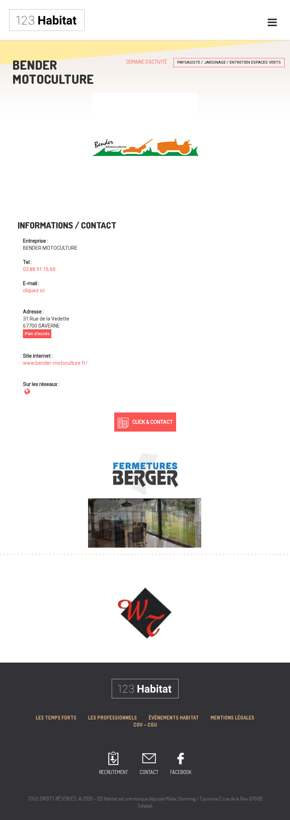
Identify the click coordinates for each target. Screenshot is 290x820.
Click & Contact (152, 422)
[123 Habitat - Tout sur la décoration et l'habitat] (47, 19)
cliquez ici (34, 290)
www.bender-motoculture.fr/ (55, 363)
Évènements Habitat (174, 718)
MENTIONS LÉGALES (232, 718)
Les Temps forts (56, 718)
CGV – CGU (145, 725)
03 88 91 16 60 (39, 269)
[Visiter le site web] (27, 391)
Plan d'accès (37, 333)
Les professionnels (112, 718)
